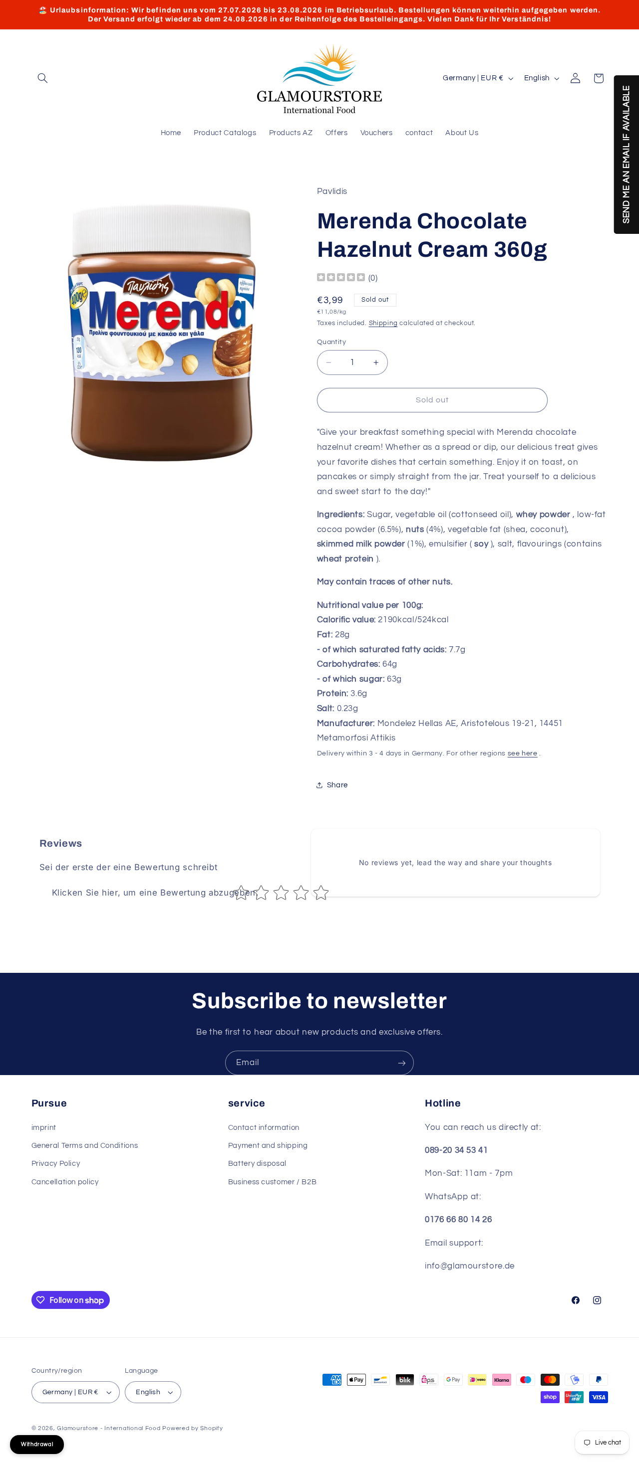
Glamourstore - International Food (108, 1428)
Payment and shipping (268, 1145)
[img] (341, 278)
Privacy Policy (55, 1163)
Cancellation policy (65, 1182)
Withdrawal (37, 1444)
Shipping (383, 323)
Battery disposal (257, 1163)
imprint (43, 1127)
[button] (42, 78)
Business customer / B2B (272, 1182)
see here (523, 753)
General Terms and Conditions (84, 1145)
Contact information (264, 1127)
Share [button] (337, 785)
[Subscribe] (401, 1063)
